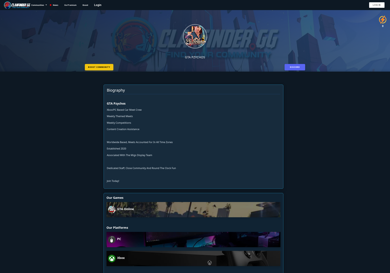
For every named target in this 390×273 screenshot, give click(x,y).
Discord (295, 67)
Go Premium (84, 5)
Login (115, 5)
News (66, 5)
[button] (377, 5)
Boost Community (99, 67)
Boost (102, 5)
